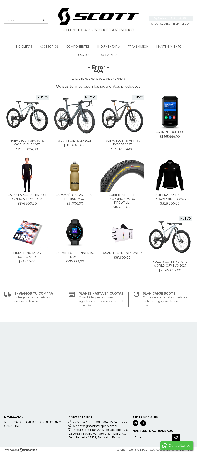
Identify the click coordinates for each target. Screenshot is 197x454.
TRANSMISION (138, 46)
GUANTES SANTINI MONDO (122, 253)
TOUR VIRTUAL (108, 55)
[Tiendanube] (21, 451)
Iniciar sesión (181, 23)
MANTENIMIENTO (169, 46)
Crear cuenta (160, 23)
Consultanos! (180, 445)
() (172, 18)
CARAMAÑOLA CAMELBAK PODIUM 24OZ (74, 197)
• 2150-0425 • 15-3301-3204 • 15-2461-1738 (100, 422)
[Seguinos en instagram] (135, 423)
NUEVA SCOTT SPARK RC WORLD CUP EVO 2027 (169, 263)
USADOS (84, 55)
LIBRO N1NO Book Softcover (27, 254)
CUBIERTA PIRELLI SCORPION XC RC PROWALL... (122, 198)
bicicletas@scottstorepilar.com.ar (95, 426)
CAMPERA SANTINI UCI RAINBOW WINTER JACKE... (169, 197)
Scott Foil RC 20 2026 (74, 140)
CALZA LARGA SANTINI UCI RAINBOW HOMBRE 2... (27, 197)
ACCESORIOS (49, 46)
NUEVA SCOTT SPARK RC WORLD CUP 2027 (27, 142)
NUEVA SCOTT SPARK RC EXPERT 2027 (122, 142)
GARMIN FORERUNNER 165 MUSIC (74, 254)
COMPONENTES (77, 46)
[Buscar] (44, 20)
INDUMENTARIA (108, 46)
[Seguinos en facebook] (143, 423)
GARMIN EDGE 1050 (170, 132)
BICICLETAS (23, 46)
